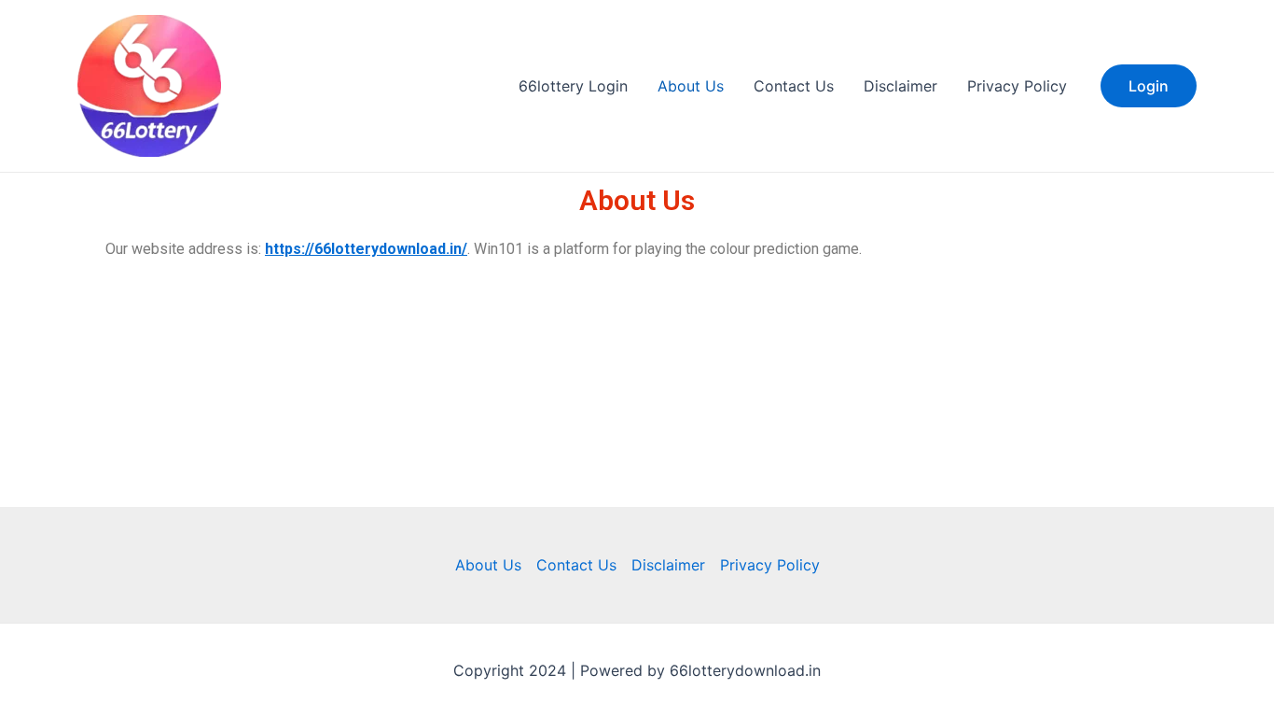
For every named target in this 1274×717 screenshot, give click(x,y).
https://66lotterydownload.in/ (366, 249)
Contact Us (794, 86)
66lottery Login (573, 86)
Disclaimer (900, 86)
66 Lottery (297, 85)
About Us (691, 86)
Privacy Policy (1017, 86)
